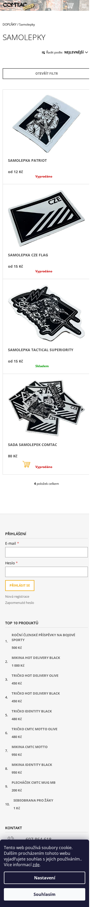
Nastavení (44, 878)
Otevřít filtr (46, 73)
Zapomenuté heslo (19, 602)
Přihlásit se (20, 585)
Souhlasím (45, 894)
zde (36, 864)
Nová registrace (17, 596)
